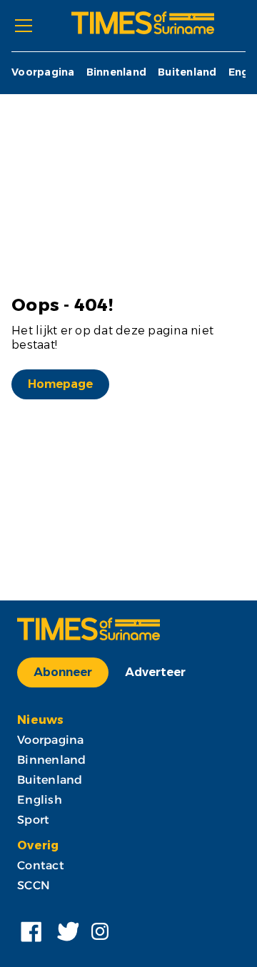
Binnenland (116, 72)
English (39, 800)
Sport (33, 820)
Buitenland (187, 72)
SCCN (33, 885)
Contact (40, 865)
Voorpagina (43, 72)
